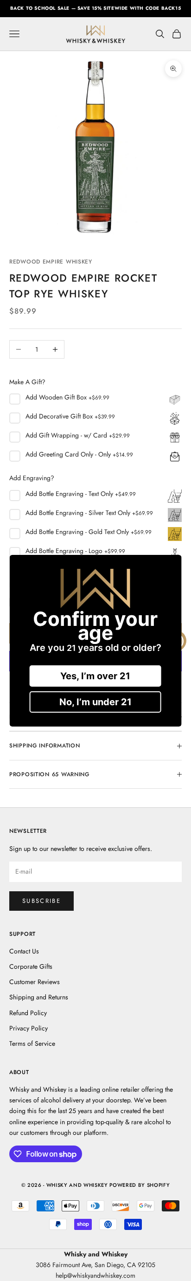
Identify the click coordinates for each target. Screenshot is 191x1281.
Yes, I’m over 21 (95, 676)
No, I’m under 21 (95, 702)
